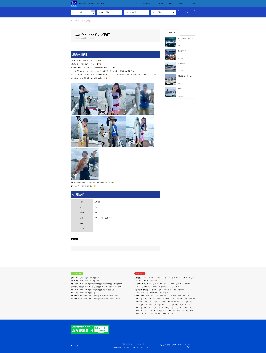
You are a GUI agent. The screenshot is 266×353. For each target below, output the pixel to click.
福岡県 (80, 299)
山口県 (101, 296)
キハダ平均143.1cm (153, 290)
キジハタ (156, 305)
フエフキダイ (163, 296)
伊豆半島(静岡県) (95, 290)
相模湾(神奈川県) (106, 284)
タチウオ (163, 302)
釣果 (170, 3)
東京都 (76, 284)
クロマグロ (192, 299)
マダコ (164, 314)
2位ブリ (151, 278)
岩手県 (87, 278)
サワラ (162, 305)
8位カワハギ (139, 281)
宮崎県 (101, 299)
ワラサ (147, 296)
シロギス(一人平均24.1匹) (143, 287)
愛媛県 (96, 296)
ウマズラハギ (160, 299)
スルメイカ (188, 305)
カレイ (144, 299)
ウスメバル (172, 311)
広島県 (80, 296)
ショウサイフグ (155, 311)
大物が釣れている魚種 (140, 290)
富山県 (92, 281)
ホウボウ (161, 308)
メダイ (144, 308)
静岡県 (76, 290)
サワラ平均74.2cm (153, 293)
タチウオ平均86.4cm (179, 290)
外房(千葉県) (103, 287)
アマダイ (167, 299)
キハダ (185, 311)
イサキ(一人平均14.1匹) (173, 287)
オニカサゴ (152, 302)
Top (136, 3)
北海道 (81, 278)
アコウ (179, 296)
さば (154, 299)
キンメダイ (168, 305)
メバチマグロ (172, 296)
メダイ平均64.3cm (164, 293)
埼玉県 (82, 284)
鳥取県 (85, 296)
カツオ (152, 314)
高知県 (90, 296)
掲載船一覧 (146, 3)
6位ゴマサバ (179, 278)
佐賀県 (85, 299)
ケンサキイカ (144, 314)
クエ (184, 296)
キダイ (156, 308)
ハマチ (174, 299)
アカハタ (138, 308)
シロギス (180, 305)
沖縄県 (118, 299)
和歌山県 (92, 293)
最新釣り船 (172, 32)
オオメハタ (164, 311)
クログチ (179, 299)
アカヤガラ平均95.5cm (166, 290)
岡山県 (106, 296)
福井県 (81, 281)
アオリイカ (168, 308)
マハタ (158, 302)
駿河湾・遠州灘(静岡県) (108, 290)
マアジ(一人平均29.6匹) (184, 284)
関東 (72, 284)
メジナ (181, 308)
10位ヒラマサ (155, 281)
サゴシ (185, 299)
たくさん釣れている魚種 (141, 284)
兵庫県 (87, 293)
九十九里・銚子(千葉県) (115, 287)
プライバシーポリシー (145, 347)
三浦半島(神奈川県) (117, 284)
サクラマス (139, 302)
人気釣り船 (159, 3)
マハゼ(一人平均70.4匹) (155, 284)
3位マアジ (157, 278)
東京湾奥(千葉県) (77, 287)
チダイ (175, 305)
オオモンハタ (154, 296)
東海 (72, 290)
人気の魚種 (137, 278)
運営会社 (135, 347)
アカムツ (176, 302)
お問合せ (129, 347)
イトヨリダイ (139, 311)
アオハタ (144, 305)
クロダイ (175, 308)
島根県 (116, 296)
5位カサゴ (172, 278)
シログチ (191, 308)
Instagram (77, 345)
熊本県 (90, 299)
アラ (186, 308)
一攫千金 (181, 3)
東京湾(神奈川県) (95, 284)
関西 (72, 293)
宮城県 (92, 278)
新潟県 (87, 281)
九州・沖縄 (74, 299)
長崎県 (96, 299)
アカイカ (138, 299)
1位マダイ (145, 278)
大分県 (106, 299)
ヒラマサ (189, 302)
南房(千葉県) (95, 287)
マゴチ (137, 314)
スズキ (150, 305)
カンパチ (170, 302)
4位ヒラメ (164, 278)
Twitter (71, 345)
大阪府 (76, 293)
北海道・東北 (74, 278)
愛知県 (82, 290)
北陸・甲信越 (74, 281)
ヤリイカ (183, 302)
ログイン (122, 347)
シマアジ (190, 311)
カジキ (145, 302)
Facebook (74, 345)
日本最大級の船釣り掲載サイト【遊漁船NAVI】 (133, 344)
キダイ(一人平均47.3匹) (170, 284)
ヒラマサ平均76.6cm (141, 293)
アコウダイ (158, 314)
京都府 (82, 293)
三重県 (87, 290)
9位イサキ (147, 281)
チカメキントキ (172, 314)
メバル (149, 299)
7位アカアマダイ (189, 278)
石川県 (97, 281)
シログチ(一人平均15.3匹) (158, 287)
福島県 (97, 278)
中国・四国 (74, 296)
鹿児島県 (112, 299)
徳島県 (111, 296)
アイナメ (147, 311)
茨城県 (87, 284)
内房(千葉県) (86, 287)
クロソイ (149, 308)
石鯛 (188, 296)
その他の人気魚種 (139, 296)
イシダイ (179, 311)
